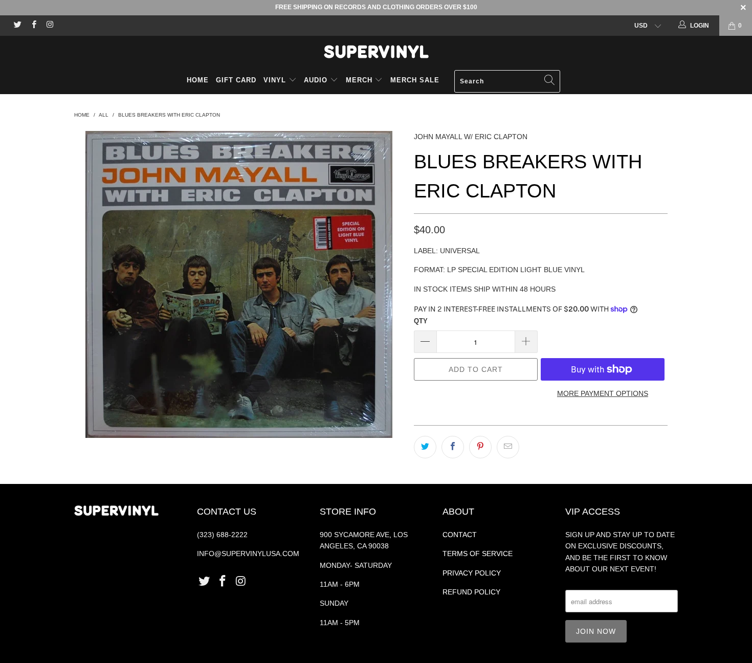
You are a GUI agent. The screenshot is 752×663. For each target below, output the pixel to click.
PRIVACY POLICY (472, 573)
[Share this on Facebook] (452, 447)
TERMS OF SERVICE (478, 553)
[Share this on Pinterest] (480, 447)
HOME (198, 80)
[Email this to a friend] (508, 447)
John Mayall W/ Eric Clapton (470, 136)
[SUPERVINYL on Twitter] (17, 25)
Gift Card (236, 80)
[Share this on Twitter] (425, 447)
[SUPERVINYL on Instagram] (49, 25)
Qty (421, 321)
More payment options (602, 393)
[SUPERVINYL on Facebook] (33, 25)
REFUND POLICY (471, 592)
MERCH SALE (414, 80)
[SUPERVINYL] (376, 52)
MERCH (359, 80)
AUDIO (317, 80)
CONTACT (460, 535)
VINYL (276, 80)
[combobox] (507, 81)
